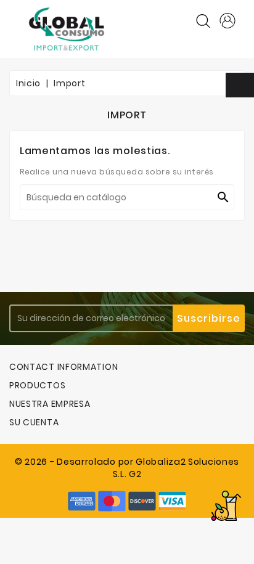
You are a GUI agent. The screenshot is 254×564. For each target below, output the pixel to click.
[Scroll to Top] (226, 506)
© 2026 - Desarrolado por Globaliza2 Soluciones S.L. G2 (127, 468)
